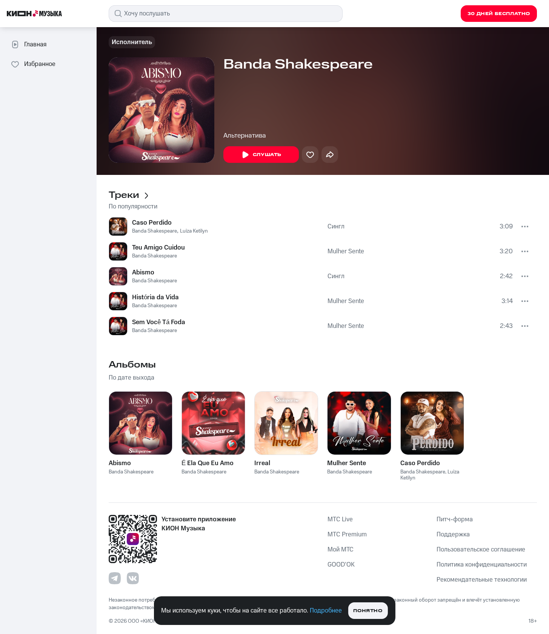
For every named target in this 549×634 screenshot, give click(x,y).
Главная (35, 44)
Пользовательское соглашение (481, 549)
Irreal (262, 463)
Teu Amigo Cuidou (158, 247)
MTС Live (340, 519)
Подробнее (326, 610)
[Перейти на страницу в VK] (133, 578)
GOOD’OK (341, 564)
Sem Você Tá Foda (158, 322)
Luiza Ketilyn (194, 231)
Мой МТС (341, 549)
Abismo (143, 272)
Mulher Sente (346, 251)
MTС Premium (347, 534)
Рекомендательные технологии (482, 579)
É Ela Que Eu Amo (207, 463)
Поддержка (453, 534)
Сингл (336, 226)
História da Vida (155, 297)
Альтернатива (244, 135)
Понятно (367, 611)
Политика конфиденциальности (482, 564)
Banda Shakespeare (154, 231)
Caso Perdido (152, 222)
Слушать (267, 155)
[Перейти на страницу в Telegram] (115, 578)
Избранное (39, 64)
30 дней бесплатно (498, 14)
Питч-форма (455, 519)
